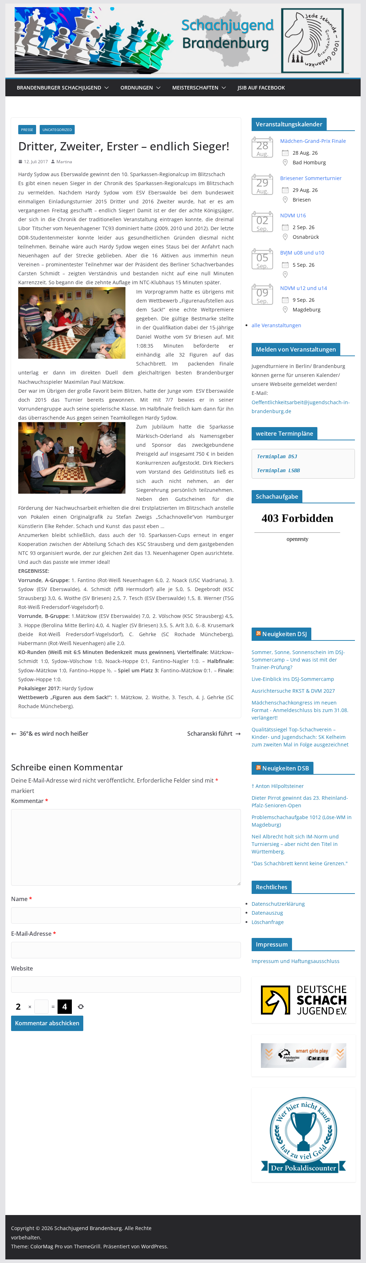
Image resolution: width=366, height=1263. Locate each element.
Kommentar (29, 801)
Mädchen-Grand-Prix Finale (313, 140)
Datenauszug (267, 912)
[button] (105, 88)
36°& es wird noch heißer (54, 733)
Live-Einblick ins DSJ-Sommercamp (293, 679)
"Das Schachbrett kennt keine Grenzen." (300, 863)
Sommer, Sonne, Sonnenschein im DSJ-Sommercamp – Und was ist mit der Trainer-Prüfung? (298, 660)
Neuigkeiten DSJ (284, 634)
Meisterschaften (195, 87)
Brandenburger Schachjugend (59, 87)
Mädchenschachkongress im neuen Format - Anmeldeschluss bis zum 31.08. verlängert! (300, 710)
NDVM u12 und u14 (303, 288)
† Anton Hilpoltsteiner (278, 786)
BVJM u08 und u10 (302, 252)
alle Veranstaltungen (276, 325)
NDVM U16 (293, 215)
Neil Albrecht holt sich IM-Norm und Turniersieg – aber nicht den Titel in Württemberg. (295, 844)
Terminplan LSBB (278, 470)
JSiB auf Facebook (261, 87)
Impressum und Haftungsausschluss (296, 961)
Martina (64, 162)
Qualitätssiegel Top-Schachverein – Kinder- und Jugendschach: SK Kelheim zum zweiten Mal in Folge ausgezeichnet (300, 737)
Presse (27, 129)
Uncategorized (57, 129)
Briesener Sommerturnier (311, 178)
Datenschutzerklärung (278, 903)
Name (21, 899)
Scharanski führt (209, 733)
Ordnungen (136, 87)
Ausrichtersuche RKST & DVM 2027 (293, 690)
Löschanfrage (268, 922)
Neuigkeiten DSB (285, 768)
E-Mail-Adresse (33, 934)
